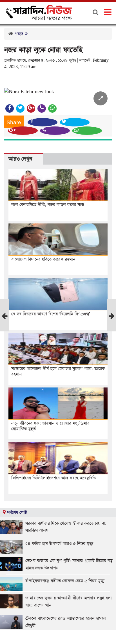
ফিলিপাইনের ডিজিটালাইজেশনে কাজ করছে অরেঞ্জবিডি (53, 478)
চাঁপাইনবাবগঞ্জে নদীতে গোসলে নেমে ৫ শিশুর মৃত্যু (64, 581)
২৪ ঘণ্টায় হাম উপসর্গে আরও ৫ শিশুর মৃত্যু (59, 543)
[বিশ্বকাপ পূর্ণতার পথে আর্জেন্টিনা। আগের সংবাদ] (4, 322)
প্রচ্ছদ (19, 34)
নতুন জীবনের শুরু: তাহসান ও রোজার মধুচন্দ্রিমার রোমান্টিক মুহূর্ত (50, 426)
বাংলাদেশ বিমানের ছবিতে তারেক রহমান (43, 259)
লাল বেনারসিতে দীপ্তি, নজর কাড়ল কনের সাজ (47, 204)
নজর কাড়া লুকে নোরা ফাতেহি (43, 50)
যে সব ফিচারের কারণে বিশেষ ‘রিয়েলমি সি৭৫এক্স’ (50, 314)
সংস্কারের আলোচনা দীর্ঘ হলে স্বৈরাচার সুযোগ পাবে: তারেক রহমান (58, 371)
